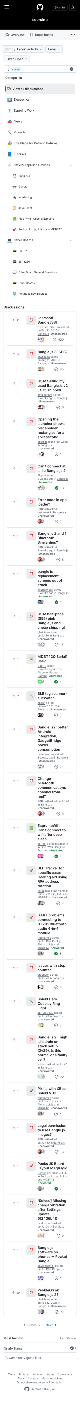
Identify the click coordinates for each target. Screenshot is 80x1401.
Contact (33, 1378)
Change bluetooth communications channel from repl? (52, 787)
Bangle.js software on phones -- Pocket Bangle (52, 1254)
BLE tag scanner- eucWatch (52, 695)
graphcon (43, 974)
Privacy (24, 1374)
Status (50, 1374)
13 (61, 488)
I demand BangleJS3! (47, 320)
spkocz (42, 1064)
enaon (41, 702)
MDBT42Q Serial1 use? (53, 658)
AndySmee (44, 937)
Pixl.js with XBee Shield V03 (52, 1090)
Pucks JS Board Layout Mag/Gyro (52, 1165)
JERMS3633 (46, 1012)
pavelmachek (46, 754)
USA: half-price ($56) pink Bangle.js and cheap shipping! (51, 621)
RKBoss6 (43, 509)
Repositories (44, 35)
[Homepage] (40, 7)
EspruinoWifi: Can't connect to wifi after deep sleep (52, 832)
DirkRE (42, 665)
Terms (12, 1374)
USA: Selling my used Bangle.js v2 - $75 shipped (53, 385)
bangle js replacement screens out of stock (50, 578)
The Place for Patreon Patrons (50, 672)
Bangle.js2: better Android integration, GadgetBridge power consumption (53, 738)
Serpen (42, 1173)
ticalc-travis (45, 1223)
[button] (72, 35)
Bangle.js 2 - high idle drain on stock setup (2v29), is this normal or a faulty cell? (52, 1048)
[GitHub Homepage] (27, 1389)
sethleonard (45, 394)
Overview (17, 35)
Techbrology (45, 589)
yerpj (41, 890)
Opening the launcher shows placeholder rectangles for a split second (51, 428)
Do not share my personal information (40, 1382)
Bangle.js (43, 333)
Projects (43, 709)
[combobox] (44, 69)
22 (61, 1077)
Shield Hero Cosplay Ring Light (49, 1003)
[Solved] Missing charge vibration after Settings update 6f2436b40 (52, 1209)
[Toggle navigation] (7, 7)
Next (49, 1325)
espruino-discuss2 (49, 327)
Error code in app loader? (52, 502)
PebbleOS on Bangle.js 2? (48, 1292)
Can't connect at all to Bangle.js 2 (52, 468)
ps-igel (42, 843)
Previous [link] (33, 1325)
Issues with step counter (51, 967)
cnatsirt (42, 441)
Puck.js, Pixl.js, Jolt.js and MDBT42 (50, 944)
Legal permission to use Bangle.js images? (52, 1130)
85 (61, 369)
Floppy (42, 475)
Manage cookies (52, 1378)
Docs (21, 1378)
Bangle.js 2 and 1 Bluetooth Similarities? (52, 537)
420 (60, 339)
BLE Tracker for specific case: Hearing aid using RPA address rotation (52, 877)
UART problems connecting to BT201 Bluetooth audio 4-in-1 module (52, 924)
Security (37, 1374)
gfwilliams (15, 1348)
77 (61, 1312)
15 (61, 644)
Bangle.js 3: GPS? (53, 352)
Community (65, 1374)
